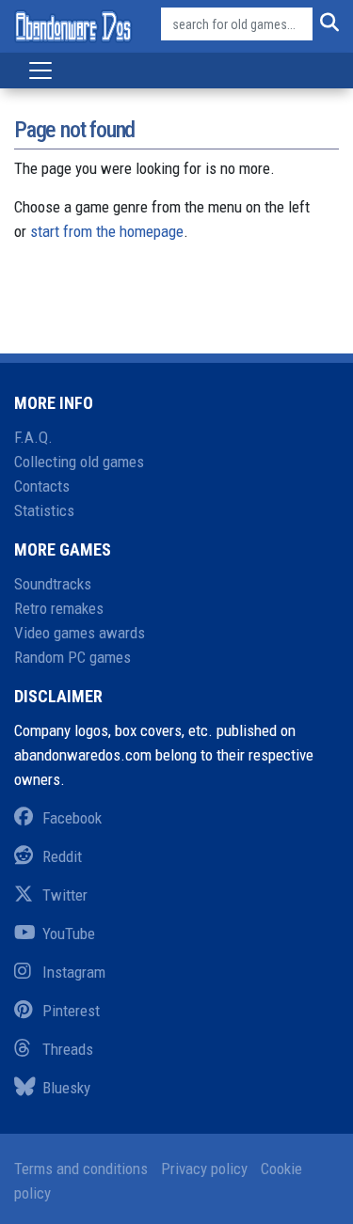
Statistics (44, 510)
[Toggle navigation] (40, 70)
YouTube (68, 933)
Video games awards (79, 632)
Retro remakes (59, 608)
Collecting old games (79, 461)
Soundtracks (52, 583)
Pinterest (71, 1010)
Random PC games (72, 657)
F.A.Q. (33, 437)
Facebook (72, 817)
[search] (326, 24)
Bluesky (66, 1087)
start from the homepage (107, 231)
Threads (67, 1049)
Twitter (65, 895)
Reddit (62, 856)
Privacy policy (204, 1168)
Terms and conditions (81, 1168)
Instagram (73, 972)
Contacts (42, 486)
